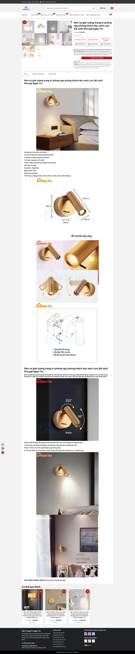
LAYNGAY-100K (106, 44)
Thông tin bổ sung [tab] (38, 74)
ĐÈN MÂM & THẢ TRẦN (47, 15)
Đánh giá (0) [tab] (52, 74)
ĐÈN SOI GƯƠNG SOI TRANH (77, 15)
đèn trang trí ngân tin (94, 67)
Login (104, 8)
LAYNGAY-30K (81, 44)
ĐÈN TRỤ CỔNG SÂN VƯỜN (93, 15)
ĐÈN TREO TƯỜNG (61, 15)
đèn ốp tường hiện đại (82, 67)
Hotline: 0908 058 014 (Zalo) (49, 2)
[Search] (93, 8)
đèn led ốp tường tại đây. (55, 580)
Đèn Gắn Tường (84, 62)
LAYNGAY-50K (93, 44)
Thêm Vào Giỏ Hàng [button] (33, 609)
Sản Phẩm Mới (106, 62)
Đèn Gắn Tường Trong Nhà (95, 62)
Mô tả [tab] (26, 74)
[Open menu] (112, 8)
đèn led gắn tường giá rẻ (85, 66)
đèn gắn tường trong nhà (85, 64)
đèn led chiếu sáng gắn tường (99, 64)
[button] (110, 15)
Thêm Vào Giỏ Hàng (97, 58)
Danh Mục (24, 15)
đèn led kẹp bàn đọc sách (98, 66)
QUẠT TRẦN (35, 15)
